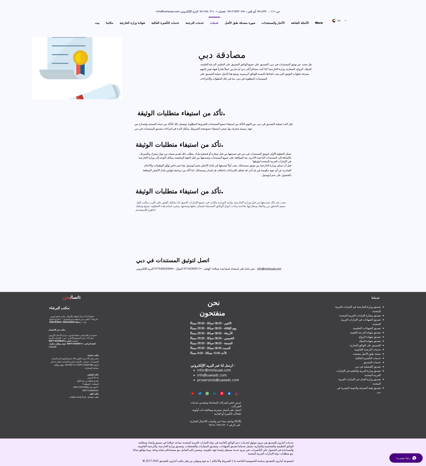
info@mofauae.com (167, 11)
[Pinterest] (222, 393)
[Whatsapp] (207, 393)
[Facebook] (229, 393)
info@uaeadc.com (212, 375)
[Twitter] (200, 393)
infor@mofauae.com (214, 370)
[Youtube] (193, 393)
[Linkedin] (214, 393)
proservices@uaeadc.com (218, 380)
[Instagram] (236, 393)
